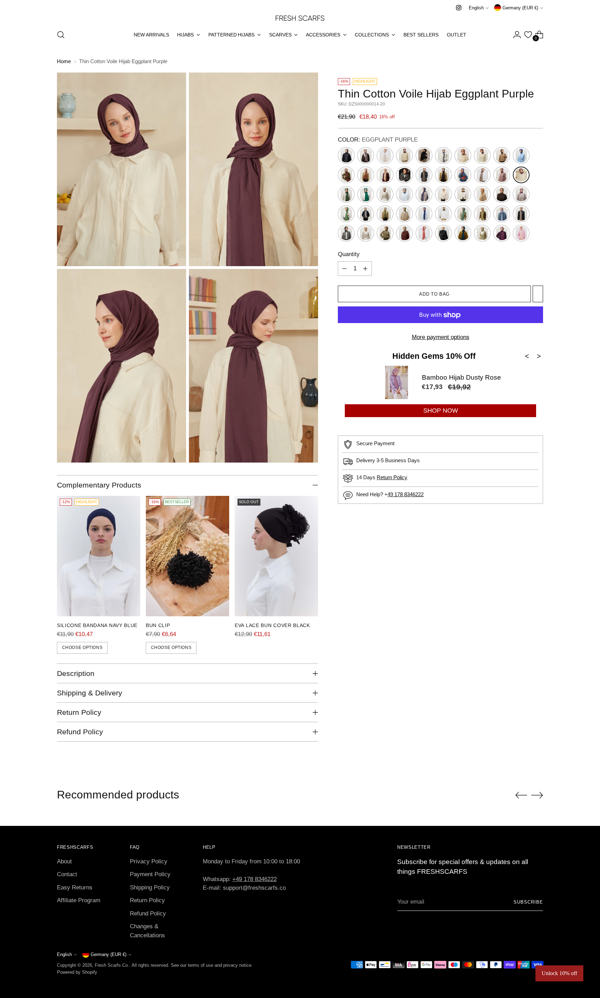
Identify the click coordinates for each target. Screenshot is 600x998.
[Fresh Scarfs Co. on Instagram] (459, 8)
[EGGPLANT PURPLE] (521, 175)
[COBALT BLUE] (521, 155)
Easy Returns (74, 887)
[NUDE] (365, 233)
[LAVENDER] (521, 194)
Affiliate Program (78, 900)
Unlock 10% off (559, 973)
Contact (67, 874)
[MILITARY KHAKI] (443, 213)
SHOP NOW (440, 410)
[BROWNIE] (463, 155)
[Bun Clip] (187, 556)
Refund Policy (148, 913)
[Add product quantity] (365, 269)
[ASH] (365, 155)
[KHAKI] (463, 194)
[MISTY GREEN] (482, 213)
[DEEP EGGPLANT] (443, 175)
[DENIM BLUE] (463, 175)
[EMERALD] (346, 194)
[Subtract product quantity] (344, 269)
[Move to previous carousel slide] (521, 795)
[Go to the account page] (517, 35)
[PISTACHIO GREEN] (482, 233)
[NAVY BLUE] (346, 233)
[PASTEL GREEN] (404, 233)
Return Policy (392, 478)
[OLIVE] (385, 233)
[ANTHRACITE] (346, 155)
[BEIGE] (385, 155)
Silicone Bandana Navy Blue (97, 625)
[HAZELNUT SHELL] (385, 194)
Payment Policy (150, 874)
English (476, 7)
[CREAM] (385, 175)
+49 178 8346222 (254, 879)
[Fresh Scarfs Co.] (300, 17)
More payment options (440, 337)
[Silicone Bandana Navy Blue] (98, 556)
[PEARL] (443, 233)
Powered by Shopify (77, 972)
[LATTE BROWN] (501, 194)
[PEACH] (424, 233)
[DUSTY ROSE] (501, 175)
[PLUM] (501, 233)
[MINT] (463, 213)
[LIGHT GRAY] (365, 213)
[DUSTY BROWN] (482, 175)
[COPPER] (365, 175)
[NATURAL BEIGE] (521, 213)
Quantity (349, 254)
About (64, 861)
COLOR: (378, 140)
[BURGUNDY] (404, 175)
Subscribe (528, 902)
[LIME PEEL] (404, 213)
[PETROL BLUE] (463, 233)
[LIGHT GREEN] (385, 213)
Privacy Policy (148, 861)
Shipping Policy (150, 887)
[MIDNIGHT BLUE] (424, 213)
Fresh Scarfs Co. (112, 965)
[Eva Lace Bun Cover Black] (276, 556)
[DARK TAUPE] (424, 175)
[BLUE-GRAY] (443, 155)
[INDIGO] (404, 194)
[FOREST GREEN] (365, 194)
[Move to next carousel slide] (537, 795)
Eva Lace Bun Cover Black (272, 625)
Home (64, 61)
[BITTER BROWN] (404, 155)
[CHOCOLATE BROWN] (501, 155)
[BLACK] (424, 155)
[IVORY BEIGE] (443, 194)
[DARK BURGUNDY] (482, 155)
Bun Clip (158, 625)
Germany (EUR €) (520, 7)
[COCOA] (346, 175)
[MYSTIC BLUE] (501, 213)
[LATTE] (482, 194)
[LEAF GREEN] (346, 213)
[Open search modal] (61, 35)
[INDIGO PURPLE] (424, 194)
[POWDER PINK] (521, 233)
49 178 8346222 (406, 495)
